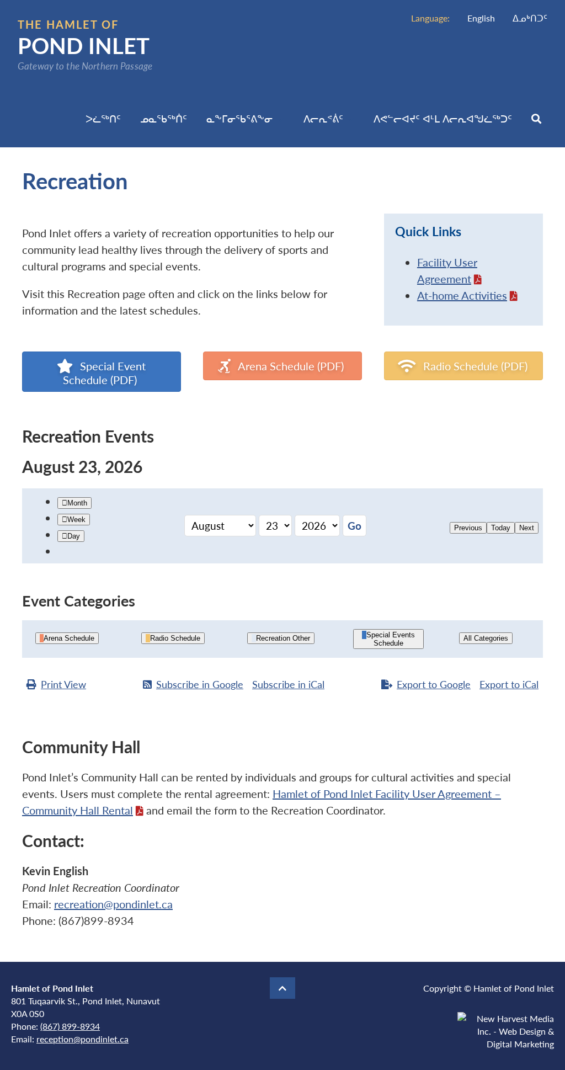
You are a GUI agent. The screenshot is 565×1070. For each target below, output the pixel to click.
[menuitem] (481, 18)
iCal (288, 684)
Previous (468, 528)
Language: (430, 18)
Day (73, 536)
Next (526, 528)
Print (63, 684)
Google (199, 684)
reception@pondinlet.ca (82, 1038)
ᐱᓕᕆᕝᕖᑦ (323, 118)
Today (500, 528)
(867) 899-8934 (70, 1026)
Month (77, 503)
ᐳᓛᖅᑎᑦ (103, 118)
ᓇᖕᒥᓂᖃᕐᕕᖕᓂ (239, 118)
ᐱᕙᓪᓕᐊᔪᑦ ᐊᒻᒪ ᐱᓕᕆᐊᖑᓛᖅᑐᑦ (443, 118)
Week (76, 519)
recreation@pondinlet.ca (113, 904)
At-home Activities (462, 295)
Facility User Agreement (447, 270)
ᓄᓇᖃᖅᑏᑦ (163, 118)
